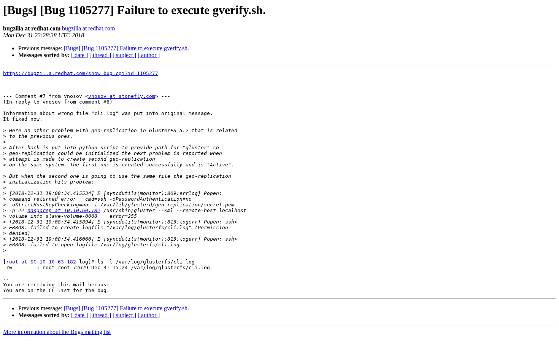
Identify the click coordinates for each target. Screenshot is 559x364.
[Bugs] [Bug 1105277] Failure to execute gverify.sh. (126, 48)
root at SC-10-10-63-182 (41, 262)
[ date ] (79, 55)
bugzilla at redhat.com (88, 28)
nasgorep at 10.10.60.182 (63, 210)
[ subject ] (124, 55)
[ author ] (149, 55)
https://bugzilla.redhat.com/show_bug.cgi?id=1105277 (80, 73)
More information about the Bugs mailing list (57, 332)
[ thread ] (100, 55)
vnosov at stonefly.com (121, 96)
